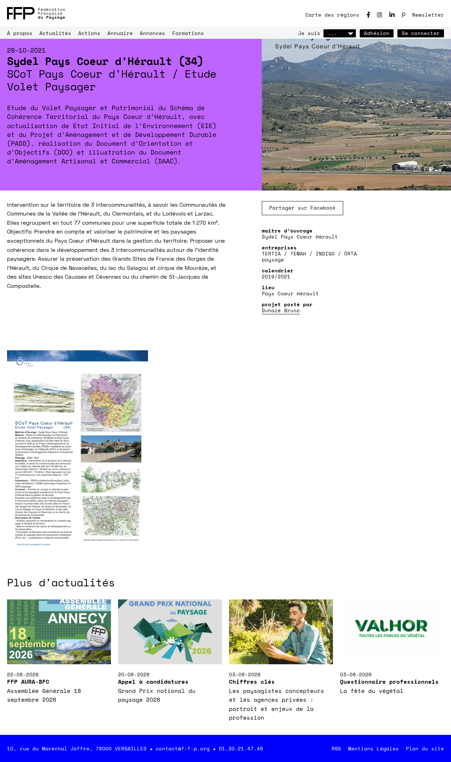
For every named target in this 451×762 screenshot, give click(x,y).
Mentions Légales (373, 748)
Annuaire (120, 33)
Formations (188, 33)
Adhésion (376, 33)
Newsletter (428, 14)
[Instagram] (379, 14)
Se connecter (421, 33)
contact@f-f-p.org (183, 748)
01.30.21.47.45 (241, 748)
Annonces (152, 33)
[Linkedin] (392, 14)
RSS (336, 748)
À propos (19, 33)
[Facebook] (368, 14)
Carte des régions (332, 14)
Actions (89, 33)
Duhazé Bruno (281, 310)
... (332, 33)
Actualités (55, 33)
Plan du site (425, 748)
